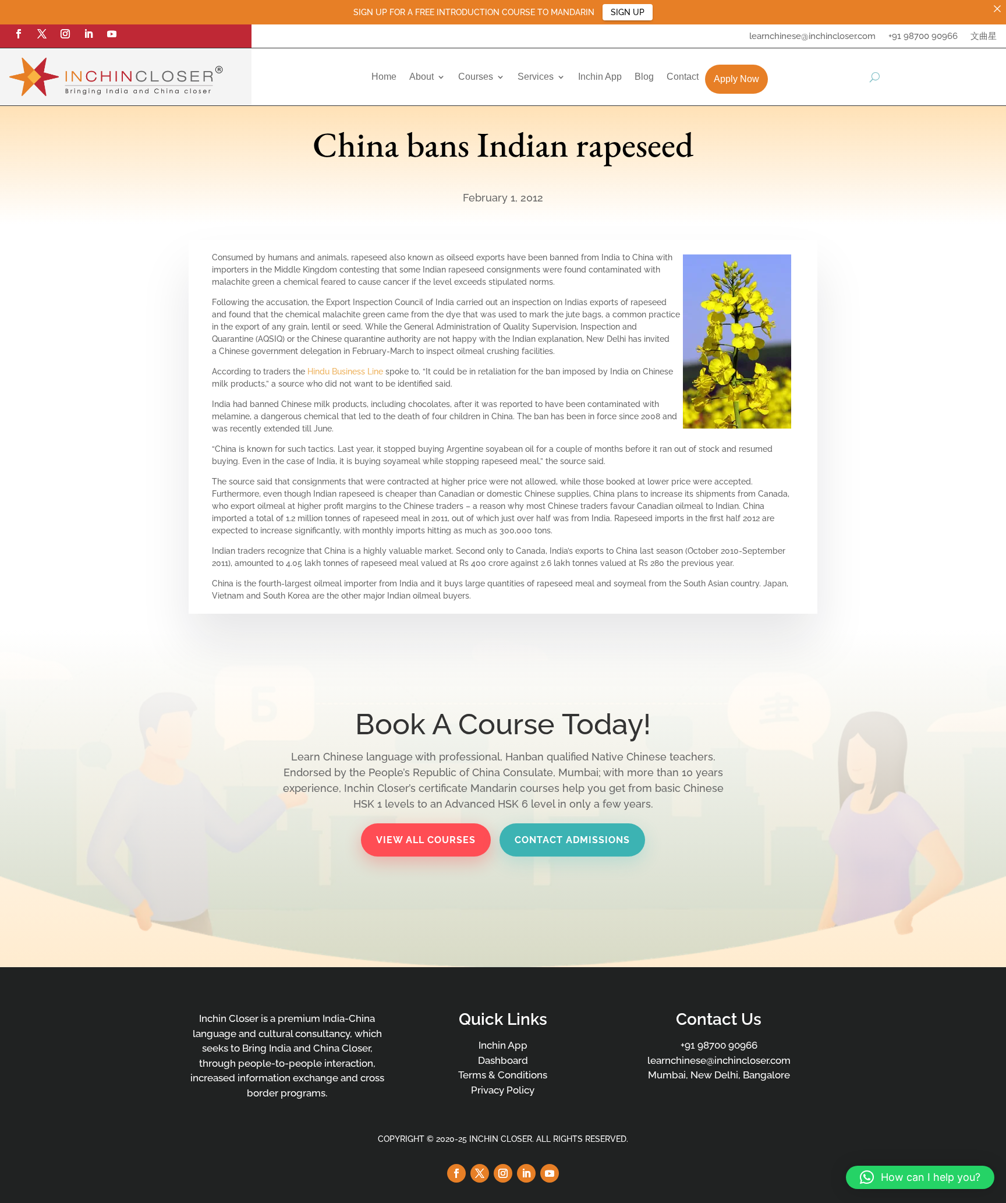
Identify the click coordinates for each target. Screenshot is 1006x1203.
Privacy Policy (502, 1090)
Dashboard (503, 1060)
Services (536, 77)
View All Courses (426, 839)
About (421, 77)
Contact (683, 77)
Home (383, 77)
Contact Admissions (572, 839)
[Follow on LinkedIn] (88, 33)
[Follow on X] (42, 33)
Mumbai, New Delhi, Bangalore (719, 1075)
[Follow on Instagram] (65, 33)
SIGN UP (627, 12)
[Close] (997, 8)
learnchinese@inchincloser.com (812, 36)
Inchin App (600, 77)
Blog (644, 77)
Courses (475, 77)
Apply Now (736, 79)
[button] (920, 1177)
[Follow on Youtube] (111, 33)
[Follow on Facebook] (18, 33)
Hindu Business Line (345, 371)
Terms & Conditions (502, 1075)
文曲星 (983, 36)
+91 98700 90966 (923, 36)
